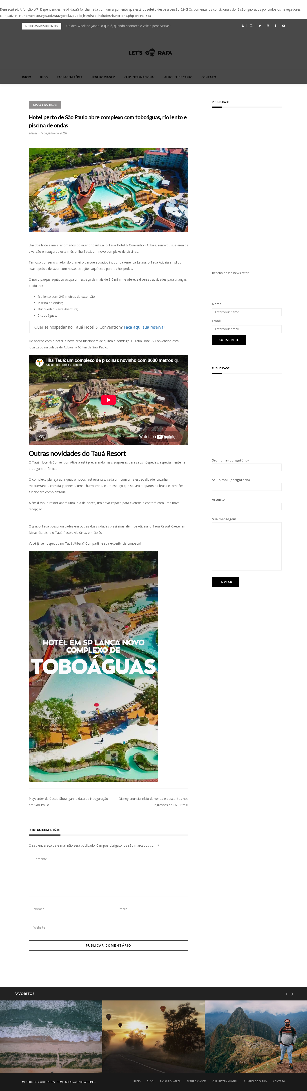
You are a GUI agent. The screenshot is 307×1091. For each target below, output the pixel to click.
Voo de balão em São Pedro (141, 1061)
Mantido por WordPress (38, 1082)
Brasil (22, 1049)
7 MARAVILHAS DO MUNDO (240, 1049)
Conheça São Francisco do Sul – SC (44, 1061)
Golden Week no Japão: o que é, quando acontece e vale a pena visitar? (118, 26)
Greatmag (71, 1082)
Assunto (218, 499)
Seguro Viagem (103, 77)
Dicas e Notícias (45, 105)
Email (216, 321)
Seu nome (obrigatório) (230, 460)
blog (44, 77)
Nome (216, 304)
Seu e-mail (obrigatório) (231, 480)
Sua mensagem (224, 519)
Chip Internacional (139, 77)
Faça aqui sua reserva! (144, 327)
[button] (243, 25)
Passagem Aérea (69, 77)
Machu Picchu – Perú (239, 1061)
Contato (208, 77)
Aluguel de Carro (178, 77)
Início (26, 77)
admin (33, 133)
